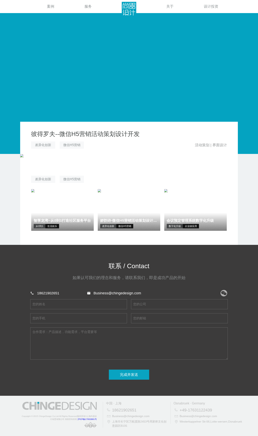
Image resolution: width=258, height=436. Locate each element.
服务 (88, 6)
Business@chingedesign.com (117, 293)
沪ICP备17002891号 (87, 419)
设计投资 (211, 6)
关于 (170, 6)
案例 (50, 6)
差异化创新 (43, 145)
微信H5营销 (71, 145)
